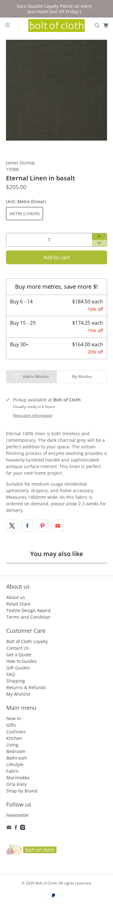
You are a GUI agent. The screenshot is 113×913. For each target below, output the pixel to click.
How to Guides (21, 661)
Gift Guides (18, 668)
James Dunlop (20, 163)
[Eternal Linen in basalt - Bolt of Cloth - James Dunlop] (56, 90)
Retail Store (18, 604)
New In (13, 718)
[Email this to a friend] (58, 526)
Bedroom (15, 751)
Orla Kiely (16, 784)
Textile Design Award (28, 610)
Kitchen (14, 738)
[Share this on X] (12, 526)
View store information (32, 415)
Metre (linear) (24, 213)
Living (12, 745)
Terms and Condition (28, 617)
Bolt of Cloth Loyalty (27, 641)
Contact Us (17, 648)
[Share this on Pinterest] (42, 526)
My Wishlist (18, 694)
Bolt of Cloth (46, 883)
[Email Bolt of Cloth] (9, 828)
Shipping (15, 681)
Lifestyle (15, 764)
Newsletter (17, 815)
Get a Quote (18, 655)
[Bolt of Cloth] (56, 25)
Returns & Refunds (26, 687)
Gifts (11, 725)
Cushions (16, 732)
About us (15, 597)
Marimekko (18, 778)
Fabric (12, 771)
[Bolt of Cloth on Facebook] (16, 828)
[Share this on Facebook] (27, 526)
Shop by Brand (21, 791)
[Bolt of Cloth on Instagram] (22, 828)
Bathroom (16, 758)
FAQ (10, 674)
